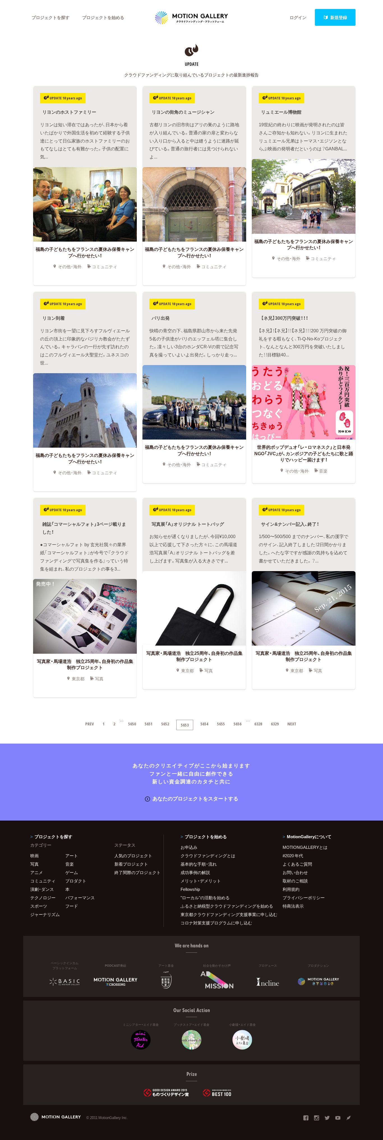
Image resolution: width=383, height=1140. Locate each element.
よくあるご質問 (297, 864)
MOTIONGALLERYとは (305, 847)
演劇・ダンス (42, 889)
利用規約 (291, 889)
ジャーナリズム (45, 914)
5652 (165, 723)
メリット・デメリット (201, 881)
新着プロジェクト (131, 864)
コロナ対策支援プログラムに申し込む (216, 923)
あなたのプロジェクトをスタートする (195, 798)
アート (71, 855)
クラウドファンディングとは (208, 855)
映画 (34, 855)
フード (71, 906)
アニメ (36, 872)
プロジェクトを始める (103, 17)
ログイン (298, 17)
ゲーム (71, 872)
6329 (275, 723)
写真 (34, 864)
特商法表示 (293, 906)
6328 (258, 723)
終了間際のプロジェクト (135, 872)
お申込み (189, 847)
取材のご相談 (295, 881)
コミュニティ (43, 881)
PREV (89, 723)
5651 (149, 723)
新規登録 (338, 17)
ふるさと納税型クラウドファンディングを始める (225, 906)
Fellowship (190, 889)
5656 (237, 723)
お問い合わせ (295, 872)
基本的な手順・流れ (199, 864)
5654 (204, 723)
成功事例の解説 (195, 872)
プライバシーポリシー (304, 897)
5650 (132, 723)
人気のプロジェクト (133, 855)
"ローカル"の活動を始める (205, 897)
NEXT (291, 723)
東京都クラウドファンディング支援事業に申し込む (225, 914)
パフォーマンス (80, 897)
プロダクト (75, 881)
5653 (185, 725)
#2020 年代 (293, 855)
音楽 (69, 864)
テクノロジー (43, 897)
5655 (221, 723)
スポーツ (38, 906)
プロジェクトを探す (51, 17)
